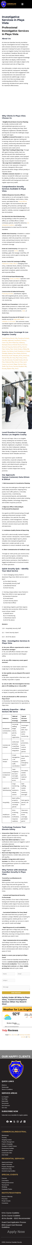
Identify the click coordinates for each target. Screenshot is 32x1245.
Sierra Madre (16, 353)
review (15, 1034)
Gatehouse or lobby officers (9, 263)
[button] (22, 4)
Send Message (16, 993)
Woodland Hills (22, 366)
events (16, 250)
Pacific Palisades (13, 355)
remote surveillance (14, 278)
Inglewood (10, 340)
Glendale (4, 340)
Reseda (4, 368)
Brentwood (5, 355)
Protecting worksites (7, 293)
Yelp (29, 1037)
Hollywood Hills (9, 362)
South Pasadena (18, 351)
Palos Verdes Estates (16, 349)
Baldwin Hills (10, 368)
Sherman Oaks (22, 364)
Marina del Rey (17, 347)
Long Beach (17, 340)
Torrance (23, 340)
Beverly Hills (13, 338)
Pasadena (21, 338)
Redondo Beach (16, 344)
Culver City (5, 342)
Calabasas (22, 342)
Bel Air (20, 355)
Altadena (10, 353)
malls (23, 311)
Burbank (26, 338)
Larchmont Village (12, 364)
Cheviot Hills (5, 357)
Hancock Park (19, 362)
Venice (17, 368)
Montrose (23, 353)
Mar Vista (12, 357)
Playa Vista (19, 357)
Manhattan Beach (7, 344)
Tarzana (15, 366)
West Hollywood (13, 342)
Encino (11, 366)
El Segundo (9, 347)
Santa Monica (6, 338)
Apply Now (16, 1232)
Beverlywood (8, 360)
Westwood (26, 355)
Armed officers (23, 201)
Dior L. (10, 1034)
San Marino (10, 351)
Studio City (5, 366)
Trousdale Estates (18, 360)
